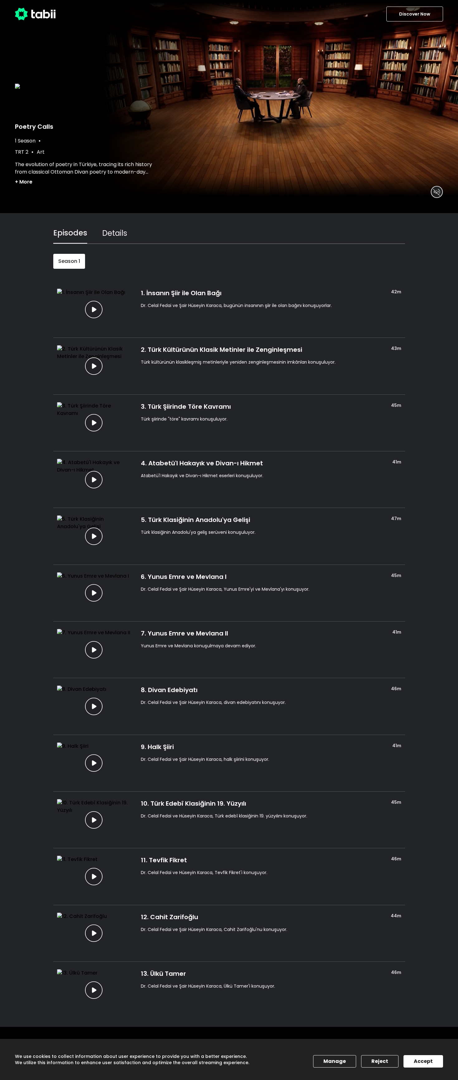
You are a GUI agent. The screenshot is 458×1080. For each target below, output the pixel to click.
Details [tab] (114, 233)
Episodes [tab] (70, 233)
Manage (334, 1061)
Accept (423, 1061)
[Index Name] (94, 309)
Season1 (69, 261)
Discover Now (414, 14)
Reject (379, 1061)
